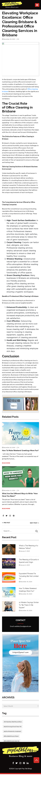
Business (10, 46)
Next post (34, 523)
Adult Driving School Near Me (12, 726)
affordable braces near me (11, 741)
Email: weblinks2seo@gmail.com (20, 626)
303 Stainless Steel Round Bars (13, 722)
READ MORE (6, 463)
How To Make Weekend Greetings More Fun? (20, 450)
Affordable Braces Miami (11, 736)
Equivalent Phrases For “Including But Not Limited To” (28, 576)
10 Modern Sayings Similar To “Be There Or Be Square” (29, 604)
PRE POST (7, 523)
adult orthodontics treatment (12, 731)
